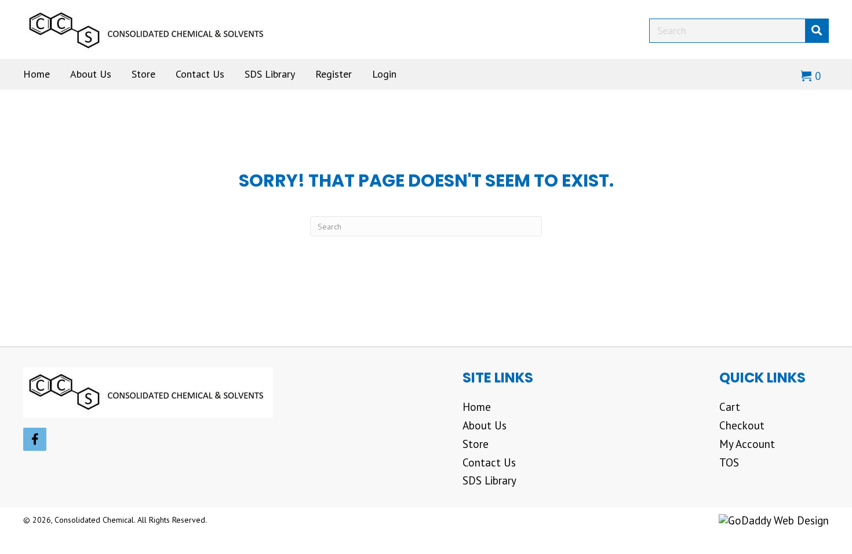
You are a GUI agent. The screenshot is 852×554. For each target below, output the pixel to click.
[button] (34, 439)
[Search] (816, 30)
